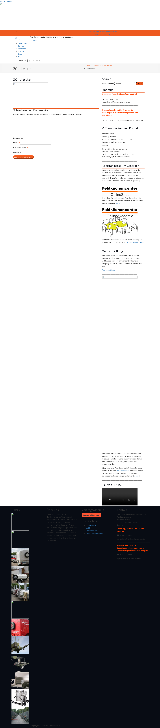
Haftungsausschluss (94, 533)
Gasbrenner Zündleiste (103, 66)
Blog (20, 56)
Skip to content (6, 1)
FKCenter (33, 40)
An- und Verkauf (123, 470)
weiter (119, 203)
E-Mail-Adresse (20, 147)
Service (21, 46)
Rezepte (21, 51)
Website (17, 152)
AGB (88, 528)
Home (88, 66)
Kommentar (19, 138)
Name (16, 143)
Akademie (22, 48)
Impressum (91, 525)
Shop (20, 54)
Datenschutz (91, 530)
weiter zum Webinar (135, 242)
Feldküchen (22, 43)
